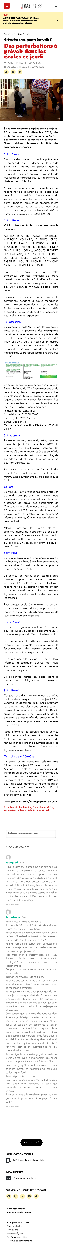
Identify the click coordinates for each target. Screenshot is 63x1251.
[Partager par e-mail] (6, 71)
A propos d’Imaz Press (18, 1223)
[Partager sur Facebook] (13, 71)
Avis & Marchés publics (19, 1213)
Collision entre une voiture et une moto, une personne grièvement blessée (21, 20)
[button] (7, 6)
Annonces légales (16, 1209)
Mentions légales (15, 1234)
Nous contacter (14, 1226)
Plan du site (12, 1230)
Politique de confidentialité (19, 1241)
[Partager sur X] (20, 71)
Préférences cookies (17, 1237)
